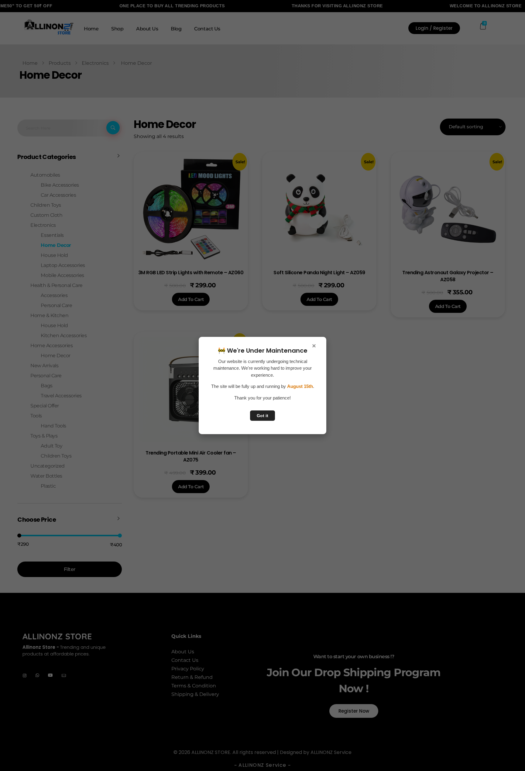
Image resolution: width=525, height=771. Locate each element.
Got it (262, 415)
